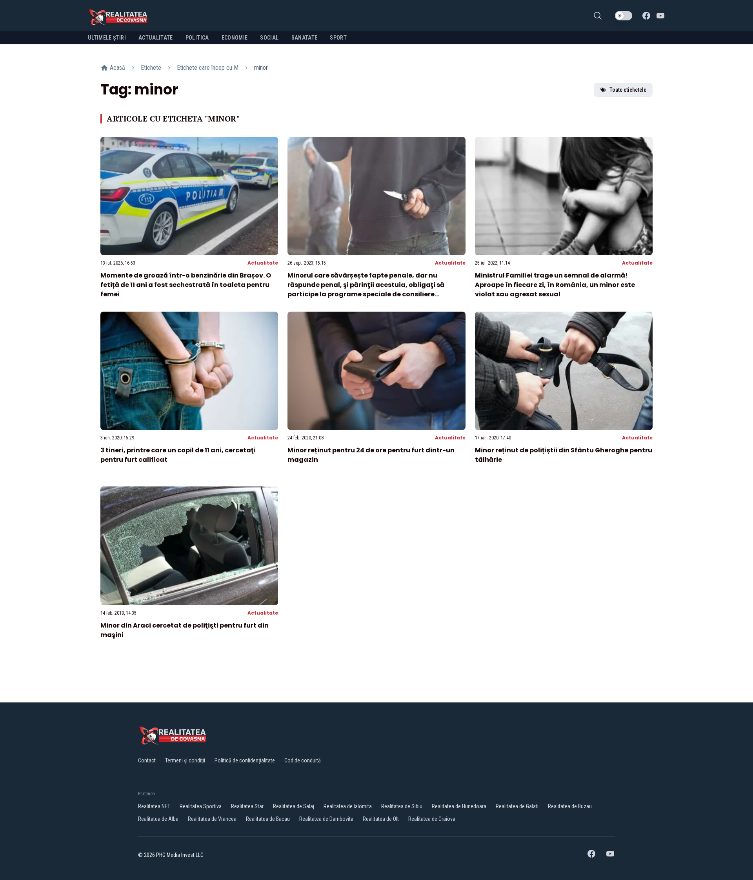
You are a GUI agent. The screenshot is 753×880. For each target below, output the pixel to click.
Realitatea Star (247, 806)
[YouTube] (660, 15)
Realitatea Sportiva (201, 806)
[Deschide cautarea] (598, 16)
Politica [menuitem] (197, 37)
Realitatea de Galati (517, 806)
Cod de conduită (302, 760)
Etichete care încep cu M (207, 67)
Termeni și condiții (185, 760)
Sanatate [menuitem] (304, 37)
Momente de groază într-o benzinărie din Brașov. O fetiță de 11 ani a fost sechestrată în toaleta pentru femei (185, 285)
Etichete (151, 67)
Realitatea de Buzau (570, 806)
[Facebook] (646, 15)
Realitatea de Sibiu (401, 806)
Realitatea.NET (154, 806)
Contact (147, 760)
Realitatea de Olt (381, 819)
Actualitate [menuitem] (155, 37)
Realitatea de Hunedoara (459, 806)
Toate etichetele (627, 90)
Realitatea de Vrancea (212, 819)
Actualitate (262, 262)
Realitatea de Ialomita (348, 806)
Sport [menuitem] (338, 37)
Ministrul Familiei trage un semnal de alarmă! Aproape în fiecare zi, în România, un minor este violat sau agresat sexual (555, 285)
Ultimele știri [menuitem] (107, 37)
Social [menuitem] (269, 37)
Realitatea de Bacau (268, 819)
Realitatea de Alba (158, 819)
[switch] (623, 15)
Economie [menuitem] (235, 37)
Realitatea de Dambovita (326, 819)
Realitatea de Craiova (431, 819)
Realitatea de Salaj (293, 806)
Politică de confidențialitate (245, 760)
